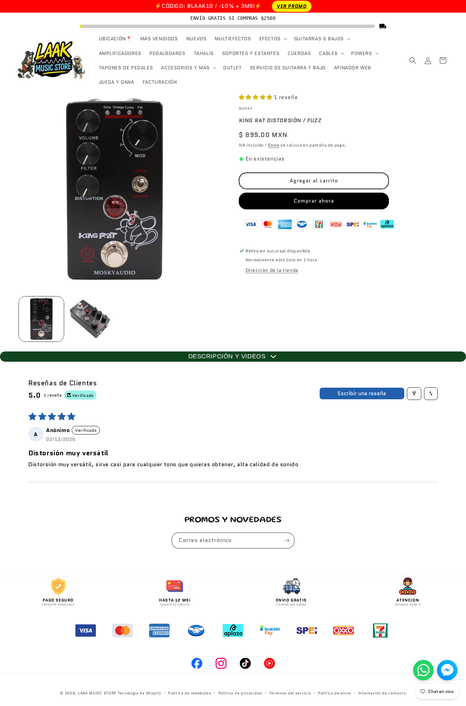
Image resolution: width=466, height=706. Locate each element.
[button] (272, 38)
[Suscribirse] (286, 540)
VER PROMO (291, 6)
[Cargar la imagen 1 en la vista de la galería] (41, 319)
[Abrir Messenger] (447, 670)
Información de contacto (382, 693)
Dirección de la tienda (272, 270)
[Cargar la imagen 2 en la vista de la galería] (89, 319)
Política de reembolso (189, 693)
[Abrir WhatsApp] (423, 670)
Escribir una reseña (362, 393)
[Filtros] (414, 393)
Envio (273, 145)
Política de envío (334, 693)
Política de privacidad (240, 693)
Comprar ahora (314, 201)
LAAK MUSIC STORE (97, 693)
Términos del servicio (290, 693)
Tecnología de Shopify (139, 693)
